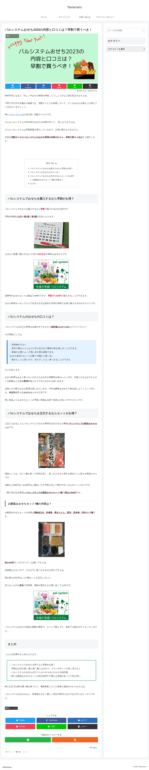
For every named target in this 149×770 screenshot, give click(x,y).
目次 (48, 163)
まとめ (33, 183)
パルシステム (15, 114)
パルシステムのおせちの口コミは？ (45, 172)
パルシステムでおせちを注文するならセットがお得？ (52, 176)
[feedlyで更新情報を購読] (28, 739)
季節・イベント (12, 708)
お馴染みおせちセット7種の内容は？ (47, 180)
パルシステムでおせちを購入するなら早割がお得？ (51, 168)
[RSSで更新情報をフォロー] (75, 739)
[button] (143, 30)
